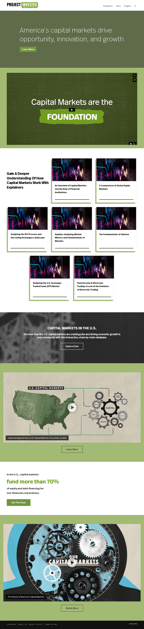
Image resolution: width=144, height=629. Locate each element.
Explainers (108, 6)
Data (118, 6)
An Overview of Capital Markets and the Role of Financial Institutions (71, 189)
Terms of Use (50, 624)
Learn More (28, 49)
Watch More (72, 608)
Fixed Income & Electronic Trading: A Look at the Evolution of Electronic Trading (93, 286)
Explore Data (72, 346)
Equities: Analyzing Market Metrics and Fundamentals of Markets (70, 238)
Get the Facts (18, 502)
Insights (127, 6)
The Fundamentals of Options (114, 234)
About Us (22, 624)
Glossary (11, 624)
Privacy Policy (36, 624)
